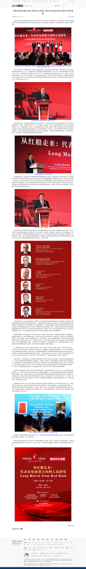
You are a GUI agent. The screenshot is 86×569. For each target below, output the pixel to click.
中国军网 (29, 549)
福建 (61, 542)
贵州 (46, 544)
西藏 (52, 544)
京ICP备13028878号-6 (58, 555)
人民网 (30, 547)
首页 (25, 539)
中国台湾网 (62, 547)
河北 (36, 542)
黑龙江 (49, 542)
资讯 (32, 1)
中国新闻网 (34, 549)
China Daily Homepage (17, 1)
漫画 (57, 539)
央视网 (46, 547)
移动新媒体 (57, 5)
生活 (40, 1)
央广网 (72, 547)
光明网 (25, 549)
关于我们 (13, 544)
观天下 (54, 1)
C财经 (36, 1)
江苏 (55, 542)
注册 (73, 1)
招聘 (66, 539)
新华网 (34, 547)
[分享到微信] (69, 17)
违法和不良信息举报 (34, 553)
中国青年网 (51, 547)
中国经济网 (56, 547)
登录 (70, 1)
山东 (67, 542)
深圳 (61, 544)
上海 (52, 542)
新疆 (58, 544)
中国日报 (17, 16)
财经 (38, 539)
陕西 (55, 544)
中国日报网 (26, 5)
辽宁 (42, 542)
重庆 (40, 544)
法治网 (44, 549)
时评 (29, 1)
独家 (61, 539)
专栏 (47, 1)
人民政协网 (39, 549)
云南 (49, 544)
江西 (64, 542)
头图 (31, 5)
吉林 (45, 542)
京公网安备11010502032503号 (36, 555)
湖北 (24, 544)
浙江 (58, 542)
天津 (33, 542)
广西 (34, 544)
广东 (31, 544)
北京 (30, 542)
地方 (58, 1)
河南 (71, 542)
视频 (43, 1)
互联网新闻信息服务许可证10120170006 (46, 553)
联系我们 (18, 544)
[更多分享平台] (73, 17)
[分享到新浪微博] (71, 17)
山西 (39, 542)
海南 (37, 544)
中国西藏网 (67, 547)
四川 (43, 544)
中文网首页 (25, 1)
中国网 (38, 547)
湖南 (27, 544)
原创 (50, 1)
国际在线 (42, 547)
